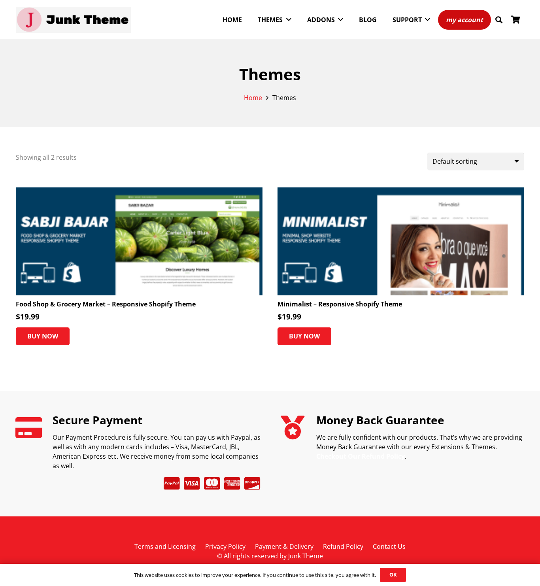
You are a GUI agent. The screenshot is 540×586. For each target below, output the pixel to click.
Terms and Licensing (165, 546)
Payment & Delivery (284, 546)
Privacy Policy (225, 546)
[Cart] (515, 20)
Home (253, 97)
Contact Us (389, 546)
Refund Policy (343, 546)
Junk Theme (305, 556)
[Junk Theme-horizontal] (73, 20)
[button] (499, 20)
